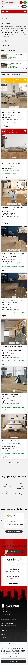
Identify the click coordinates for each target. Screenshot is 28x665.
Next (26, 520)
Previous (1, 520)
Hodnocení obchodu (14, 509)
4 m (10, 106)
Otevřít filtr (6, 45)
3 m (18, 106)
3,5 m (14, 106)
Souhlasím (13, 661)
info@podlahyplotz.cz (14, 577)
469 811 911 (14, 570)
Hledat (24, 6)
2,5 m (19, 204)
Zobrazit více (14, 531)
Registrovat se (14, 551)
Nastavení (13, 657)
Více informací (16, 653)
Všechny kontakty (13, 583)
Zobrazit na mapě (6, 614)
